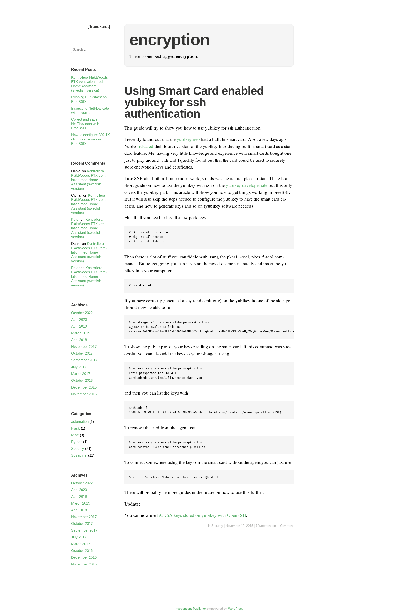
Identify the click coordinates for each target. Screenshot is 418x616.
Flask (75, 428)
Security (217, 526)
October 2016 (82, 380)
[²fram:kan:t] (99, 26)
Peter (75, 219)
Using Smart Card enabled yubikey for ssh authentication (194, 102)
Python (76, 442)
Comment (287, 526)
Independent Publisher (190, 608)
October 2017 (82, 353)
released (146, 146)
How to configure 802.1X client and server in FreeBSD (90, 139)
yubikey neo (188, 139)
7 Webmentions (266, 526)
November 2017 (84, 347)
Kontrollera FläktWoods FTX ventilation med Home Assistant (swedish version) (89, 83)
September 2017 (84, 360)
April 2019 (79, 326)
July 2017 (78, 367)
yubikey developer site (246, 185)
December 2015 (84, 387)
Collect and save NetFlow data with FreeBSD (85, 123)
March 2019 (80, 333)
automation (80, 421)
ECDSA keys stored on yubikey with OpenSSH (201, 515)
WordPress (236, 608)
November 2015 (84, 394)
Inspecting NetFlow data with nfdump (90, 110)
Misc (75, 435)
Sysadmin (79, 455)
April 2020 (79, 319)
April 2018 (79, 340)
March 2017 (80, 374)
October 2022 (82, 313)
